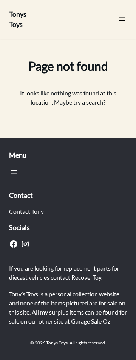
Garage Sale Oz (90, 321)
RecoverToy (86, 277)
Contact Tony (26, 211)
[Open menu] (122, 19)
